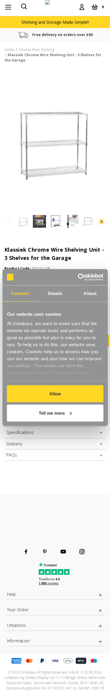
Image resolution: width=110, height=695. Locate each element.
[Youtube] (63, 551)
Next (101, 221)
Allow (55, 393)
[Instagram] (82, 551)
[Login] (82, 7)
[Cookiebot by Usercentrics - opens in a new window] (78, 277)
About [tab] (90, 293)
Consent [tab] (20, 293)
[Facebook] (26, 551)
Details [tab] (55, 293)
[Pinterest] (45, 551)
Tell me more (52, 412)
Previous (9, 221)
